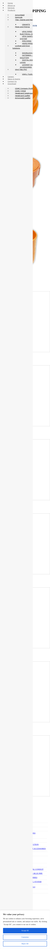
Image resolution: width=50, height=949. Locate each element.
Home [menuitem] (10, 3)
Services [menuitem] (11, 8)
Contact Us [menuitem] (12, 81)
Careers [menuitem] (11, 77)
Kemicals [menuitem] (18, 17)
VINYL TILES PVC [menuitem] (29, 74)
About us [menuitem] (11, 5)
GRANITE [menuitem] (26, 24)
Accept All (25, 930)
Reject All (25, 944)
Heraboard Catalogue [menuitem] (24, 93)
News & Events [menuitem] (14, 79)
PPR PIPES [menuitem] (26, 41)
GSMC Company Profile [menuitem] (24, 88)
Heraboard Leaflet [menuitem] (22, 96)
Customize (25, 937)
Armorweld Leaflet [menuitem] (22, 98)
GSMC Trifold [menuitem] (20, 91)
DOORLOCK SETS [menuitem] (29, 53)
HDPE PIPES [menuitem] (27, 43)
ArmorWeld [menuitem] (19, 15)
